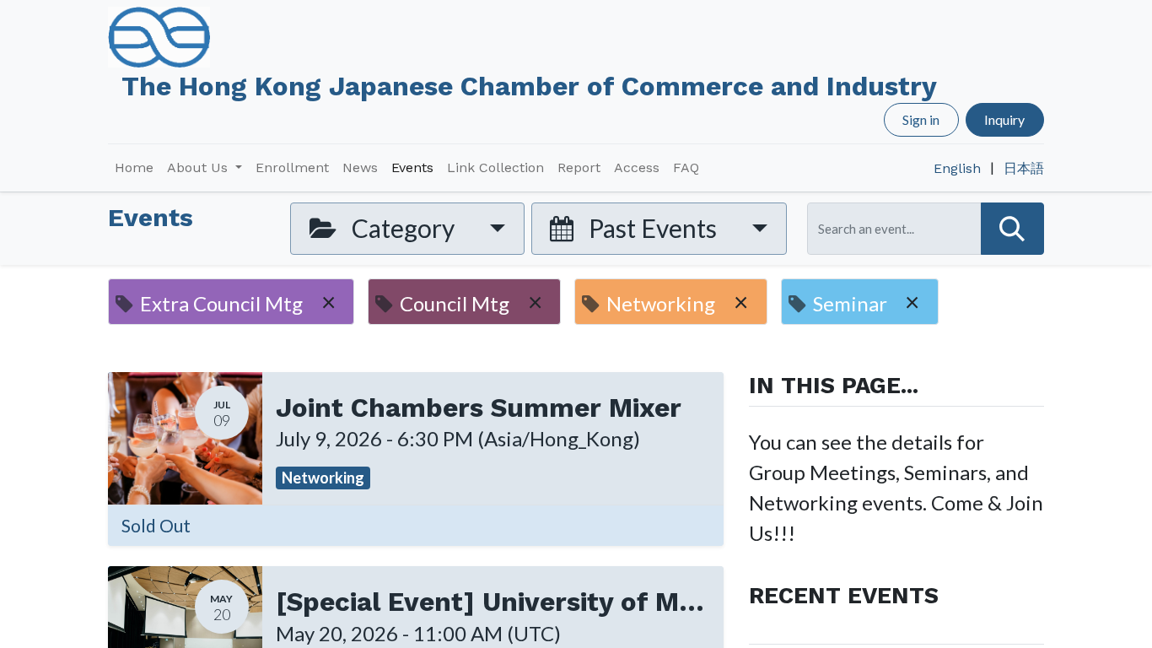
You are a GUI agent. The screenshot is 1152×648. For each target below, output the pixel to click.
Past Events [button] (653, 228)
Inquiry (1004, 119)
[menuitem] (134, 168)
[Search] (1012, 228)
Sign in (920, 119)
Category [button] (403, 228)
